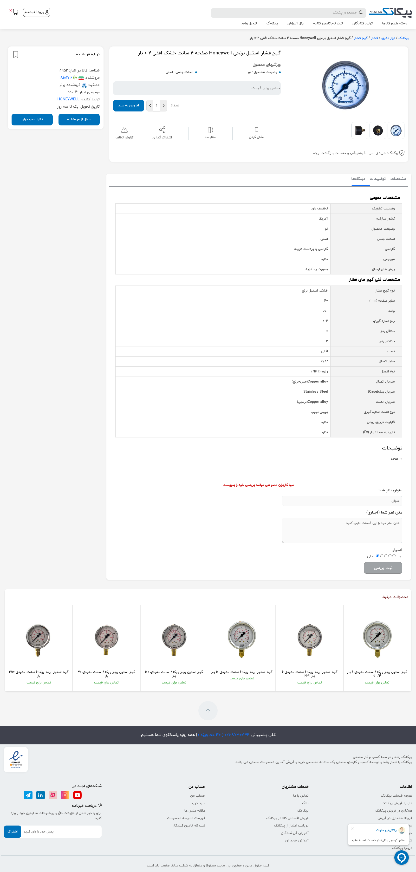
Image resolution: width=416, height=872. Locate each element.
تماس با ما (301, 796)
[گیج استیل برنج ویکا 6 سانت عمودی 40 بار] (106, 639)
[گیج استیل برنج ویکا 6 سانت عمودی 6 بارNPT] (309, 639)
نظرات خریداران (32, 119)
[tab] (398, 179)
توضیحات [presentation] (378, 179)
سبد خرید (198, 803)
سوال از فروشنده (79, 119)
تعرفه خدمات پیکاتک (396, 796)
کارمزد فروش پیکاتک (397, 803)
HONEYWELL (68, 99)
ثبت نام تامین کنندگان (188, 825)
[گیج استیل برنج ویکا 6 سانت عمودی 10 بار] (242, 639)
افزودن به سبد (128, 105)
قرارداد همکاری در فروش (394, 818)
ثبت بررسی (383, 568)
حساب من (197, 796)
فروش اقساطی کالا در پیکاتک (287, 818)
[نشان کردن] (16, 54)
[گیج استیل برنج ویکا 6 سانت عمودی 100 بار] (174, 639)
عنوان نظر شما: (390, 490)
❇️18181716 (68, 77)
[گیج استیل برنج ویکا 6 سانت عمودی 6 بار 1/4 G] (377, 639)
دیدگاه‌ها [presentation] (358, 179)
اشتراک (12, 831)
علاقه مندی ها (194, 810)
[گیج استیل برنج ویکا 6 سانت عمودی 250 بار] (38, 639)
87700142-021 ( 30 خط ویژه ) (223, 735)
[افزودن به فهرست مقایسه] (210, 130)
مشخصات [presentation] (398, 179)
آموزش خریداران (297, 840)
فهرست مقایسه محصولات (186, 818)
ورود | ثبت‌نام (34, 12)
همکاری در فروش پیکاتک (393, 810)
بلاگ (305, 803)
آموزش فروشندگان (295, 833)
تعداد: (174, 105)
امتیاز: (397, 550)
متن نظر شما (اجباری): (384, 512)
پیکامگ (303, 810)
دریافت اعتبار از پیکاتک (291, 825)
